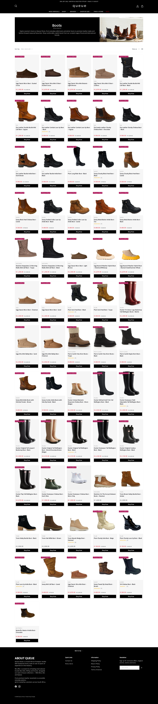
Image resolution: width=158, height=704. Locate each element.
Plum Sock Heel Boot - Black (77, 310)
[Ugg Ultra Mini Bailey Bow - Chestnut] (53, 337)
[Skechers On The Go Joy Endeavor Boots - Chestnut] (105, 477)
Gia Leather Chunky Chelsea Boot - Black (130, 128)
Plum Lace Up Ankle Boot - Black (26, 584)
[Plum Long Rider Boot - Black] (79, 157)
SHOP (64, 11)
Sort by (17, 49)
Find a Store (69, 664)
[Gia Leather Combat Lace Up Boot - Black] (53, 111)
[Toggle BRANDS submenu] (77, 12)
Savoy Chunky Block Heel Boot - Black (104, 174)
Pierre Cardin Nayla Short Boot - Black (130, 355)
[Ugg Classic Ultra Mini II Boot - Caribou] (105, 67)
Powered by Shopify (30, 696)
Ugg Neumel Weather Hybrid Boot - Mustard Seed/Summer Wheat (131, 267)
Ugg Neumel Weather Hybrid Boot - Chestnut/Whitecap (105, 267)
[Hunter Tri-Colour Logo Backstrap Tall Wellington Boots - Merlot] (131, 293)
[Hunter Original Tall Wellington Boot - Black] (79, 431)
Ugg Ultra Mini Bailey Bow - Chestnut (50, 355)
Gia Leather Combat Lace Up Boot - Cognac (79, 128)
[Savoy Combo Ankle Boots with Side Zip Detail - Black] (53, 383)
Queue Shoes (22, 696)
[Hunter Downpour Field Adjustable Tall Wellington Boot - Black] (131, 383)
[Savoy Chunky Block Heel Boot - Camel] (131, 157)
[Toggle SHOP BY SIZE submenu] (91, 12)
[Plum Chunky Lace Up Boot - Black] (131, 522)
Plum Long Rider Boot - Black (77, 174)
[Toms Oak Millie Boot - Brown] (53, 522)
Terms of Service (96, 670)
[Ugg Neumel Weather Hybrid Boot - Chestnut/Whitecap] (105, 249)
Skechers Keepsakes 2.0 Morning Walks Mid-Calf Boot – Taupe (26, 267)
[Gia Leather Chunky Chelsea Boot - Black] (131, 111)
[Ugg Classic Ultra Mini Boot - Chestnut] (79, 568)
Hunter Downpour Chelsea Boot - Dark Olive (52, 495)
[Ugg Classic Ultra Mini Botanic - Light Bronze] (79, 67)
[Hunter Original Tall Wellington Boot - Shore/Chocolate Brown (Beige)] (53, 431)
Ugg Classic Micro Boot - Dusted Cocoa (26, 84)
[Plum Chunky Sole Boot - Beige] (105, 522)
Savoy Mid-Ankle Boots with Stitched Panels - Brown (25, 401)
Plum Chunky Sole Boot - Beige (104, 538)
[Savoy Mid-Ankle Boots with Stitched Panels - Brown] (27, 383)
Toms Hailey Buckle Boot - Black (26, 538)
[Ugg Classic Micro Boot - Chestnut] (27, 293)
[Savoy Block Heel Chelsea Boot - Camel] (27, 203)
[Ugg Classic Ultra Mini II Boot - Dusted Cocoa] (53, 67)
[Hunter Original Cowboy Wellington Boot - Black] (131, 431)
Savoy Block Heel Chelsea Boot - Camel (26, 221)
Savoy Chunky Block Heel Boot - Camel (130, 174)
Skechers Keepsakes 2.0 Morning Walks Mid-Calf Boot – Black (52, 267)
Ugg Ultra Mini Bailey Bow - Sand (26, 354)
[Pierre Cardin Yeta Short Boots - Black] (105, 337)
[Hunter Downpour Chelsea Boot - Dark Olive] (53, 477)
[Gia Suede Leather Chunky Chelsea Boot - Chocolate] (105, 111)
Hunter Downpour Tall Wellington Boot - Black (105, 449)
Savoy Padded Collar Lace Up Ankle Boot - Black (51, 221)
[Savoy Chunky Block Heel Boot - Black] (105, 157)
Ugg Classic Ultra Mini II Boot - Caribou (103, 84)
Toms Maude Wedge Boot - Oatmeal (76, 539)
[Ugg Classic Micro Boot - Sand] (53, 293)
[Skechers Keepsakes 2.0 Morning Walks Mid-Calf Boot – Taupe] (27, 249)
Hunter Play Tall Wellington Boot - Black (27, 495)
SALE (107, 11)
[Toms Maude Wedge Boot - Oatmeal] (79, 522)
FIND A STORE (98, 11)
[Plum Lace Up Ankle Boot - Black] (27, 568)
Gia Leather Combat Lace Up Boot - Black (53, 128)
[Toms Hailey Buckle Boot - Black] (27, 522)
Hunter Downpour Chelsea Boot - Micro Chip (78, 495)
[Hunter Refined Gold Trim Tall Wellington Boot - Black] (105, 383)
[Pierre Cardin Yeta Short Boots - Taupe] (79, 337)
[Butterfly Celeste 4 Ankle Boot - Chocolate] (27, 614)
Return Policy (95, 664)
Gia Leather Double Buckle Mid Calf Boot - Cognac (26, 128)
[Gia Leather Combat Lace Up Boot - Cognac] (79, 111)
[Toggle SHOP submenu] (67, 12)
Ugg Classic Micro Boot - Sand (51, 310)
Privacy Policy (95, 667)
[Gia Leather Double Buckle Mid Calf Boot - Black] (131, 67)
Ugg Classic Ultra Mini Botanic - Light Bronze (78, 84)
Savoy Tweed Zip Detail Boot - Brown (103, 585)
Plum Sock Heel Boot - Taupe (103, 310)
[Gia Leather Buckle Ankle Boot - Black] (53, 157)
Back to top (78, 651)
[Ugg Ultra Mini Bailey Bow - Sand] (27, 337)
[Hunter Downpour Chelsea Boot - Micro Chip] (79, 477)
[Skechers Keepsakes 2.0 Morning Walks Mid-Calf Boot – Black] (53, 249)
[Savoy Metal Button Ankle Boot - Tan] (105, 203)
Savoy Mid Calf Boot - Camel (51, 584)
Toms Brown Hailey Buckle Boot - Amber (130, 495)
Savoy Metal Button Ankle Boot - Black (130, 221)
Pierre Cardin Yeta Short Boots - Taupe (78, 355)
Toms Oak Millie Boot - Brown (51, 538)
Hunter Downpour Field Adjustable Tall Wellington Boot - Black (130, 402)
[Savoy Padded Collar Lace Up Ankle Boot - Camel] (79, 203)
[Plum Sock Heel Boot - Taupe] (105, 293)
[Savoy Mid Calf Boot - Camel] (53, 568)
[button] (142, 6)
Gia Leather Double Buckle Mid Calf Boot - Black (130, 84)
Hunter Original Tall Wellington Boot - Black (78, 449)
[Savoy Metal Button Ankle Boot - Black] (131, 203)
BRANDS (73, 11)
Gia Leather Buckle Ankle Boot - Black (52, 174)
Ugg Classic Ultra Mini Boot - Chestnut (77, 585)
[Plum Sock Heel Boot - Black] (79, 293)
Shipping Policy (96, 661)
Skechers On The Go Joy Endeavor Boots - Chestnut (105, 495)
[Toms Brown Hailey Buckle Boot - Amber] (131, 477)
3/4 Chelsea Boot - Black (127, 584)
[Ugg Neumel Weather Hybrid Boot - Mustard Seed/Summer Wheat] (131, 249)
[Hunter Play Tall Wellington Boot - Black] (27, 477)
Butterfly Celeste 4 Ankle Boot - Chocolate (26, 631)
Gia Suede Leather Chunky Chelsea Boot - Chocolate (102, 128)
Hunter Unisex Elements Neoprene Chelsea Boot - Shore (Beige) (78, 402)
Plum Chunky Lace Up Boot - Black (131, 538)
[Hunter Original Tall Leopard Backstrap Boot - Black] (27, 431)
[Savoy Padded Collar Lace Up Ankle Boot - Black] (53, 203)
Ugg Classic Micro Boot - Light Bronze (77, 267)
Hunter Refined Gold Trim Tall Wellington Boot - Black (103, 401)
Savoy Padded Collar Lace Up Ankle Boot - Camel (77, 221)
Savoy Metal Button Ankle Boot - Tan (104, 221)
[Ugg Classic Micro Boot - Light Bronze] (79, 249)
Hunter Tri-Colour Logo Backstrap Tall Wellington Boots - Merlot (131, 311)
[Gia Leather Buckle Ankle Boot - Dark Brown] (27, 157)
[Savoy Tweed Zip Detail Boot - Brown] (105, 568)
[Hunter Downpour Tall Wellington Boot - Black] (105, 431)
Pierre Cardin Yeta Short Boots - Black (104, 355)
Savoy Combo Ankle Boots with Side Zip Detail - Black (52, 401)
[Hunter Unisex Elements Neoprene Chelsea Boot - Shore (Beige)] (79, 383)
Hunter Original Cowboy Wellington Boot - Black (128, 449)
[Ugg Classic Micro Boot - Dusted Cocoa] (27, 67)
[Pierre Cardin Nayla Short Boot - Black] (131, 337)
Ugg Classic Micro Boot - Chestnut (27, 310)
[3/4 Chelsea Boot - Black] (131, 568)
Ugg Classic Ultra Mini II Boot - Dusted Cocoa (51, 84)
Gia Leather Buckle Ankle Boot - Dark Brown (26, 174)
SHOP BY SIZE (85, 11)
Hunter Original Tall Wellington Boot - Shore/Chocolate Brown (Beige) (52, 450)
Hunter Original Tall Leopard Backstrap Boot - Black (25, 449)
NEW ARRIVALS (54, 11)
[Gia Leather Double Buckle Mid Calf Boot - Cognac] (27, 111)
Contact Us (68, 661)
